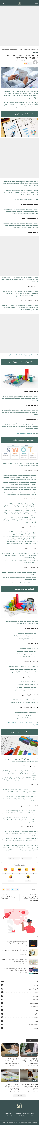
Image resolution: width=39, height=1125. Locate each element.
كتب (36, 1021)
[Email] (25, 63)
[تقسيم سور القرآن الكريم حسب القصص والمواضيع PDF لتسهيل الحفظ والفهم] (33, 961)
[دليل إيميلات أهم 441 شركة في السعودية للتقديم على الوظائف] (33, 952)
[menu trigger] (35, 3)
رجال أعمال (35, 996)
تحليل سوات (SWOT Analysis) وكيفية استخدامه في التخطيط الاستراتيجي (10, 1060)
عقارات (36, 1014)
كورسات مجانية (33, 1024)
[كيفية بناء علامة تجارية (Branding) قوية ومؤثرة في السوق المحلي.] (29, 1050)
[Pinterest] (27, 63)
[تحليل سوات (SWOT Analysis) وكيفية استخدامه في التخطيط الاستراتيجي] (10, 1050)
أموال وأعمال (20, 1122)
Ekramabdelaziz (28, 61)
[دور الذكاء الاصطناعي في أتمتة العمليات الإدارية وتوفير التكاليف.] (10, 1075)
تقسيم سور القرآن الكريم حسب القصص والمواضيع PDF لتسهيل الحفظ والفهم (14, 960)
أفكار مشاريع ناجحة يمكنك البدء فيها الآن (20, 355)
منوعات (36, 1028)
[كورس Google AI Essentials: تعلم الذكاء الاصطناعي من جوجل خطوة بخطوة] (33, 943)
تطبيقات (35, 992)
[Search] (3, 3)
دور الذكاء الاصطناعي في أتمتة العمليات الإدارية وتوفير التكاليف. (11, 1086)
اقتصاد (36, 982)
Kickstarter (16, 582)
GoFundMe (9, 582)
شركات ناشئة (34, 1007)
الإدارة (35, 52)
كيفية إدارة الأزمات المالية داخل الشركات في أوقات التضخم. (30, 1086)
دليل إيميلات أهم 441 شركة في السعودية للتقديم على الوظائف (14, 951)
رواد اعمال (35, 999)
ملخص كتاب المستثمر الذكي (24, 433)
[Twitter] (29, 63)
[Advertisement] (19, 26)
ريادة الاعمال (34, 1003)
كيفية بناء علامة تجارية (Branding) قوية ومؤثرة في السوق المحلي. (29, 1060)
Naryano (3, 1122)
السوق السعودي (33, 989)
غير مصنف (35, 1017)
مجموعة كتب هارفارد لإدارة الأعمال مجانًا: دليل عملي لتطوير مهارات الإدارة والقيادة (15, 970)
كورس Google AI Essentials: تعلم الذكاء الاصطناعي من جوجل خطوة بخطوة (17, 942)
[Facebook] (31, 63)
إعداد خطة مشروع (26, 858)
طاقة (36, 1010)
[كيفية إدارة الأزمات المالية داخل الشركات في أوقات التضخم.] (29, 1075)
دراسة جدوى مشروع (14, 858)
